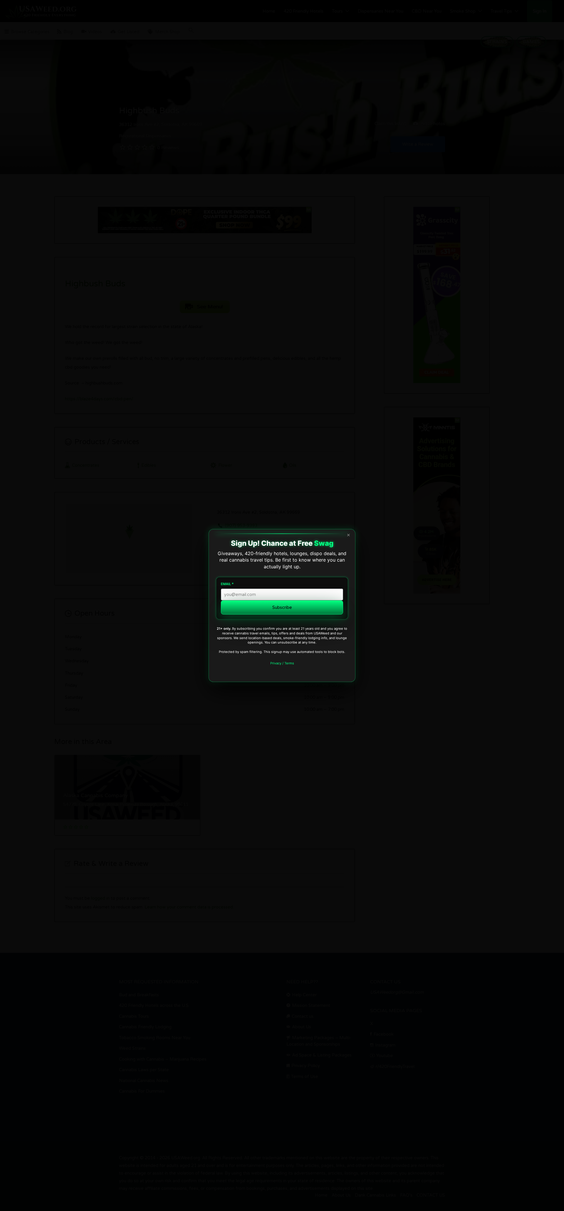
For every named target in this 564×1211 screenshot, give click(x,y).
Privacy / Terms (282, 663)
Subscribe (282, 607)
